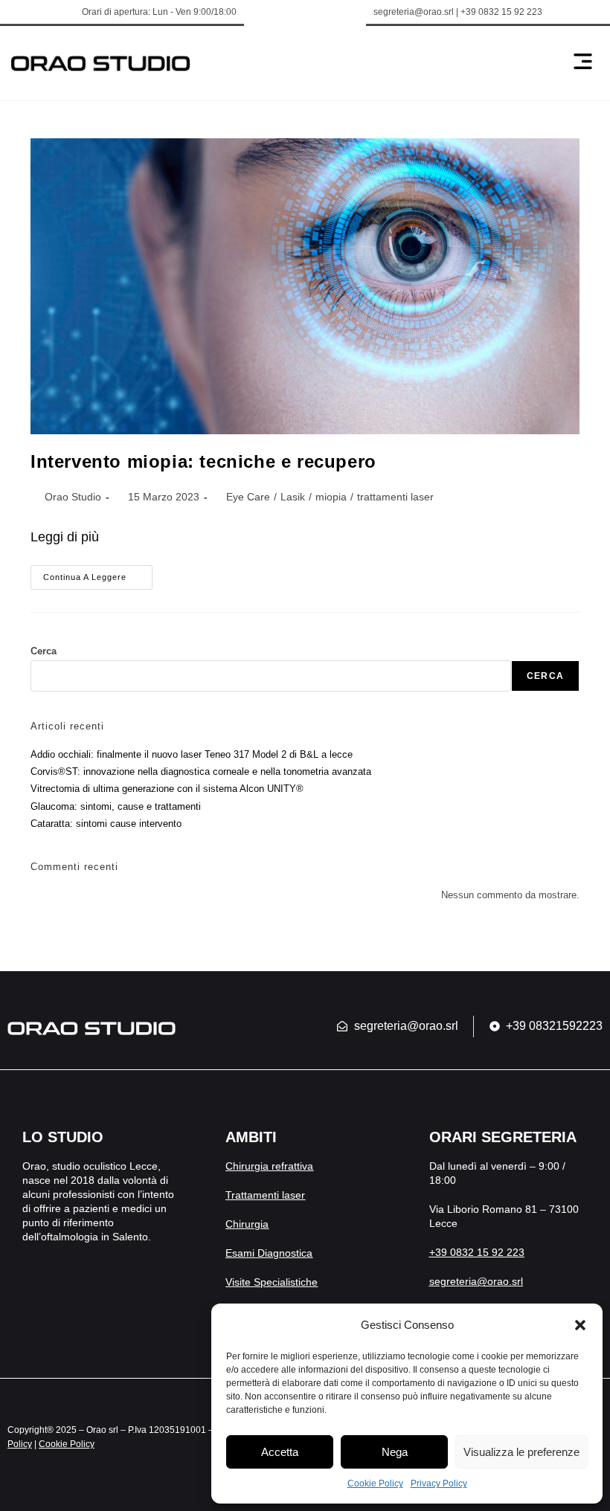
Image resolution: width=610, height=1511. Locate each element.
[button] (580, 1325)
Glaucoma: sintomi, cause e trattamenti (115, 806)
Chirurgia (247, 1224)
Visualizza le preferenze (521, 1452)
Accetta (279, 1452)
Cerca (43, 651)
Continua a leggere (97, 573)
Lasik (292, 497)
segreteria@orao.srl (476, 1281)
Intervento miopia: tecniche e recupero (203, 461)
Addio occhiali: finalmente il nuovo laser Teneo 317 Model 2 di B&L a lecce (191, 754)
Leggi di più (64, 536)
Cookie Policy (375, 1483)
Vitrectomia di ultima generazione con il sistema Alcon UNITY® (167, 788)
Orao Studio (73, 497)
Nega (395, 1452)
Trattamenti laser (265, 1195)
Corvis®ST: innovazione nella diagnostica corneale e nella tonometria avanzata (200, 771)
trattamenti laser (395, 497)
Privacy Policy (439, 1483)
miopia (331, 497)
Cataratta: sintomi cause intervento (106, 823)
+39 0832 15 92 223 (476, 1252)
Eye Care (248, 497)
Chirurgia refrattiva (269, 1166)
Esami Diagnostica (268, 1253)
